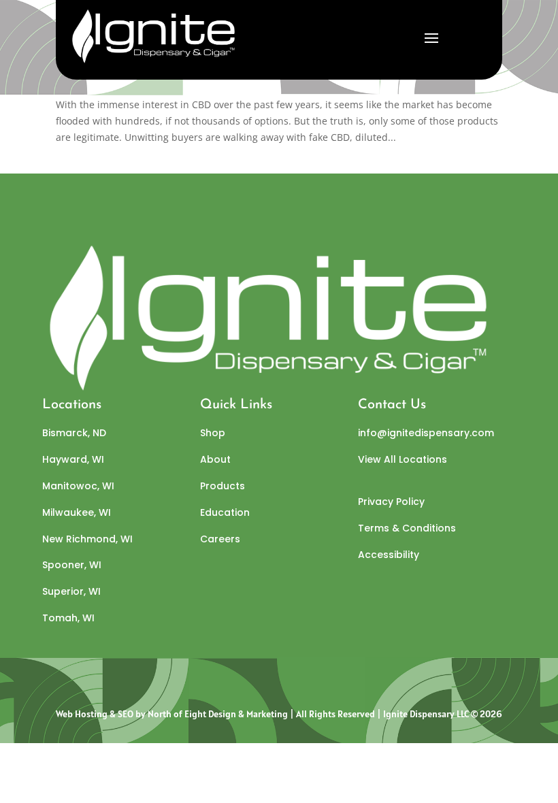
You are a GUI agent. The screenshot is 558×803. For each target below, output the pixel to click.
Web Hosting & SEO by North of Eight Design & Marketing (172, 714)
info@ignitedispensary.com (426, 433)
